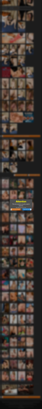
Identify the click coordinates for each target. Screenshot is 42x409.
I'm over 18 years (16, 209)
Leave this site (26, 209)
